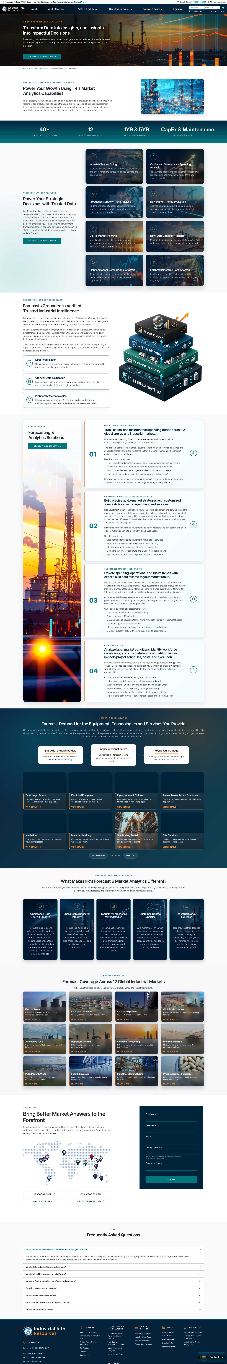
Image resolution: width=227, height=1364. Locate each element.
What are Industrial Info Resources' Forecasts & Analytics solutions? (58, 1249)
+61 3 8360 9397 (44, 1201)
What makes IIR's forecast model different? (46, 1274)
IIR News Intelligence (143, 1333)
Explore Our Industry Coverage (192, 1337)
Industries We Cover (115, 1354)
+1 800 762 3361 (199, 2)
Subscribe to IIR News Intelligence (192, 1343)
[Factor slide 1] (112, 855)
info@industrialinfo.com (37, 1348)
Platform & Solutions (39, 68)
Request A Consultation (42, 57)
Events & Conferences (144, 1344)
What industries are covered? (40, 1309)
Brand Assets (167, 1343)
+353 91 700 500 (90, 1194)
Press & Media (168, 1332)
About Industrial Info (88, 1332)
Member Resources (217, 2)
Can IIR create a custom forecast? (41, 1288)
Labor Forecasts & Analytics (114, 1349)
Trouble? (213, 11)
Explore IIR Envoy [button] (80, 2)
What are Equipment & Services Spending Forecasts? (51, 1281)
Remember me (196, 11)
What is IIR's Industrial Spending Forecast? (46, 1267)
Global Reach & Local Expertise (88, 1343)
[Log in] (222, 8)
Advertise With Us (169, 1347)
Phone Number (154, 1147)
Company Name (154, 1163)
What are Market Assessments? (41, 1295)
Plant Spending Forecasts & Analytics (116, 1343)
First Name (152, 1114)
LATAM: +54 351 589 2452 (35, 1357)
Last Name (152, 1125)
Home (25, 68)
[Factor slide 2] (116, 855)
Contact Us (84, 1355)
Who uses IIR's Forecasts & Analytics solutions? (48, 1302)
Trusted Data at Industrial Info (90, 1337)
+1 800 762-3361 (45, 1194)
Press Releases (168, 1339)
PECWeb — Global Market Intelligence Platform (114, 1335)
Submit (171, 1179)
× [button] (223, 1354)
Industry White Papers (144, 1337)
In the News (167, 1336)
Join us (221, 11)
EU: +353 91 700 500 (32, 1361)
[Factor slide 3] (119, 855)
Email (149, 1136)
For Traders (84, 1348)
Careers (83, 1352)
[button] (178, 2)
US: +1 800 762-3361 (32, 1354)
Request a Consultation (193, 1332)
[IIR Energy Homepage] (177, 9)
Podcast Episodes (142, 1341)
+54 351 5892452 (90, 1201)
